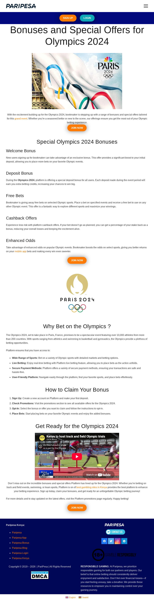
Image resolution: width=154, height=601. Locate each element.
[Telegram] (124, 541)
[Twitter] (111, 541)
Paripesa (17, 532)
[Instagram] (118, 541)
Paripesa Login (20, 553)
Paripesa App (19, 537)
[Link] (21, 6)
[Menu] (146, 6)
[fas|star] (115, 532)
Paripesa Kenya (20, 558)
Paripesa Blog (19, 548)
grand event (20, 118)
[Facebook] (104, 541)
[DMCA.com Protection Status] (39, 575)
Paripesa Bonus (20, 543)
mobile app (20, 251)
